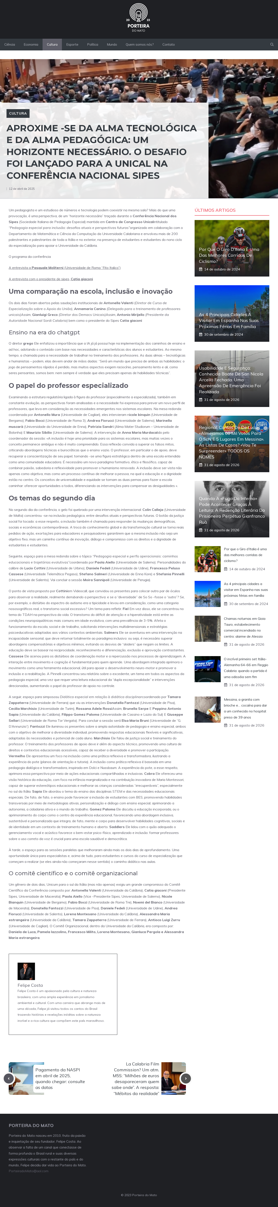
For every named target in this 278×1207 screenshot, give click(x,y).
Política (92, 44)
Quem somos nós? (140, 44)
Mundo (112, 44)
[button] (272, 44)
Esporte (72, 44)
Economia (31, 44)
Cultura (52, 44)
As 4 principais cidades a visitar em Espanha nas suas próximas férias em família (229, 320)
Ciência (9, 44)
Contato (168, 44)
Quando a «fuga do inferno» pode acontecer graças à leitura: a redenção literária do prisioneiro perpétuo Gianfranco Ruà (232, 510)
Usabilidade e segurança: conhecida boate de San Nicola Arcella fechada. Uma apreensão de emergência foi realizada (231, 379)
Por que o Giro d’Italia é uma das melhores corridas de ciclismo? (229, 255)
